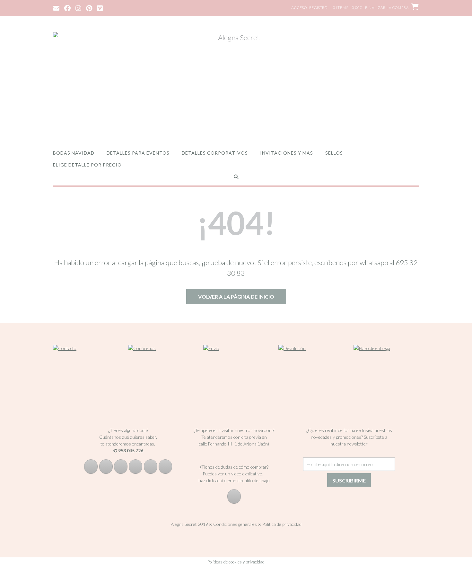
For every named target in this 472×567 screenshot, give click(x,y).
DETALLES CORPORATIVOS (215, 153)
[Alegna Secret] (236, 84)
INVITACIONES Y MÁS (286, 153)
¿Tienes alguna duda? (128, 430)
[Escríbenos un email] (135, 466)
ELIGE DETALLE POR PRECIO (87, 164)
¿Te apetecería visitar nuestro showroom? (234, 430)
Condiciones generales (235, 524)
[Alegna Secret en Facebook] (91, 466)
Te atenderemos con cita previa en (234, 437)
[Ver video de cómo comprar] (234, 496)
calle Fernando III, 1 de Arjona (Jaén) (234, 443)
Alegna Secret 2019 (189, 524)
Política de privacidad (282, 524)
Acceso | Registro (309, 7)
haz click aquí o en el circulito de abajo (234, 480)
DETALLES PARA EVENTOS (138, 153)
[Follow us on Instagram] (78, 8)
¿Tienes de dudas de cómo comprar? (234, 467)
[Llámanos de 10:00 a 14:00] (150, 466)
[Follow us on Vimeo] (100, 8)
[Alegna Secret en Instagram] (106, 466)
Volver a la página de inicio (236, 296)
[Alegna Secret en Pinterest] (120, 466)
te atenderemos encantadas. (128, 443)
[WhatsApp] (165, 466)
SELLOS (334, 153)
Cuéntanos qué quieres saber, (128, 437)
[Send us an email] (56, 8)
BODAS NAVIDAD (73, 153)
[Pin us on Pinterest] (89, 8)
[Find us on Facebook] (67, 8)
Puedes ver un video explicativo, (234, 473)
